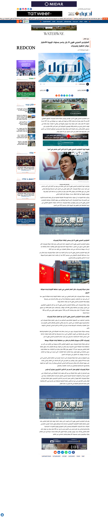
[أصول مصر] (86, 14)
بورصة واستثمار (67, 21)
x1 (40, 84)
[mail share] (59, 96)
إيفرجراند (78, 456)
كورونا (83, 456)
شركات (80, 21)
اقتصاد (53, 21)
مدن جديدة (75, 21)
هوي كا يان (64, 456)
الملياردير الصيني (71, 456)
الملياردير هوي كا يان (56, 456)
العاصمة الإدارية (46, 21)
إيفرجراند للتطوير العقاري (46, 456)
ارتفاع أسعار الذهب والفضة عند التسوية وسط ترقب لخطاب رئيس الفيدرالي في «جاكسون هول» (68, 19)
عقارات (85, 21)
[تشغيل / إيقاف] (87, 84)
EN (21, 21)
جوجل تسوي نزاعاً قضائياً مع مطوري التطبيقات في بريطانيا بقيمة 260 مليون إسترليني (24, 19)
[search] (17, 21)
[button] (24, 98)
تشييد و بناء (59, 21)
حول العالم (86, 39)
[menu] (40, 21)
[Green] (26, 21)
